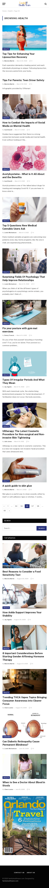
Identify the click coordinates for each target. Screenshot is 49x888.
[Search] (45, 4)
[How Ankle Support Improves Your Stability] (24, 596)
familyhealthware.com (10, 881)
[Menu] (3, 4)
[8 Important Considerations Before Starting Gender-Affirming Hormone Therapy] (24, 637)
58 (38, 506)
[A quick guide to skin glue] (24, 469)
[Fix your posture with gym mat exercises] (24, 312)
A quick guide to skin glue (17, 485)
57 (33, 506)
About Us (31, 872)
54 (16, 506)
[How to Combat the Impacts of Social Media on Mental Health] (24, 106)
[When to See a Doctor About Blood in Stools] (24, 766)
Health (10, 11)
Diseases (7, 736)
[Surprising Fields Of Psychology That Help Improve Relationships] (24, 260)
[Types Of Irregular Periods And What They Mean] (24, 363)
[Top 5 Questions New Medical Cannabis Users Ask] (24, 209)
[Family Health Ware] (24, 4)
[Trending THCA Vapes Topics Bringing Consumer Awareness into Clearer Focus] (24, 681)
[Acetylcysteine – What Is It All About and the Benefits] (24, 158)
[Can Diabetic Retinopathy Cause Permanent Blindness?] (24, 725)
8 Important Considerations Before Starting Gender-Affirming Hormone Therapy (23, 656)
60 (5, 511)
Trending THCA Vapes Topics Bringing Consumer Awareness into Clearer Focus (24, 700)
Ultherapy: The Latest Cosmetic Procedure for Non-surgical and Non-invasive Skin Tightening (23, 434)
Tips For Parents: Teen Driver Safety (23, 80)
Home (4, 11)
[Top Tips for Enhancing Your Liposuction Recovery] (24, 37)
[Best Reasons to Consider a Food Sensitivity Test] (24, 555)
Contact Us (19, 872)
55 (22, 506)
